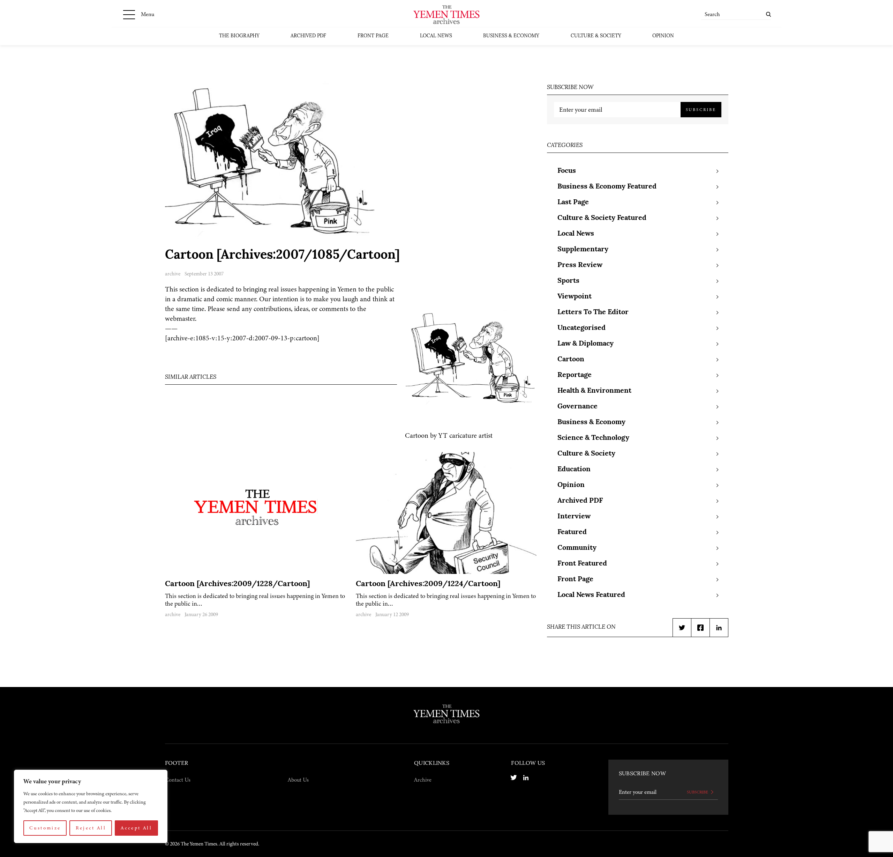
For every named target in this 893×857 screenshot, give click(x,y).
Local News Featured (591, 595)
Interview (574, 516)
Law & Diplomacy (585, 343)
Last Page (573, 202)
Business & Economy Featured (606, 186)
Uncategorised (581, 328)
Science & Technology (593, 438)
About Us (298, 780)
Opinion (663, 36)
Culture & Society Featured (601, 218)
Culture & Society (596, 36)
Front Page (373, 36)
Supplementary (582, 249)
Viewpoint (574, 296)
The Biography (239, 36)
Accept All (136, 828)
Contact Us (177, 780)
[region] (90, 806)
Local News (436, 36)
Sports (568, 281)
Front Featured (582, 563)
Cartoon (570, 359)
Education (574, 469)
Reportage (574, 375)
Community (576, 548)
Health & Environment (594, 390)
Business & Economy (511, 36)
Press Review (579, 265)
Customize (45, 828)
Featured (572, 532)
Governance (577, 406)
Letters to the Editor (593, 312)
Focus (566, 171)
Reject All (91, 828)
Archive (423, 780)
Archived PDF (308, 36)
